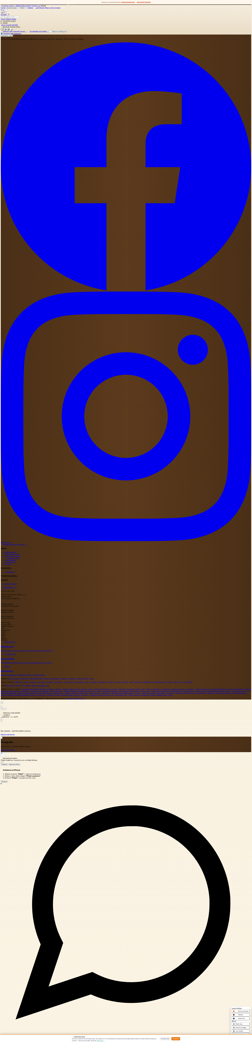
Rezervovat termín (8, 734)
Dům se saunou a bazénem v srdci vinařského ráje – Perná (151, 695)
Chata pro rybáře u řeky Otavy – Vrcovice (157, 693)
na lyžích (138, 682)
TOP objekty (188, 682)
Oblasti (4, 23)
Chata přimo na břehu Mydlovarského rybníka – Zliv (214, 691)
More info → (101, 1041)
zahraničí (124, 682)
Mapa (47, 8)
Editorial (240, 1015)
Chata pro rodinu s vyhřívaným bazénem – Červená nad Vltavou (219, 689)
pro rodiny (41, 682)
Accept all (176, 1038)
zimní (131, 682)
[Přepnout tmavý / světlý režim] (6, 10)
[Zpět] (1, 738)
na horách (93, 682)
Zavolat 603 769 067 (144, 2)
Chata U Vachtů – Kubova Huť (76, 693)
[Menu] (8, 15)
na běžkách (147, 682)
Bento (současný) (243, 1011)
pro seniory (58, 682)
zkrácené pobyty (159, 682)
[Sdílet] (5, 709)
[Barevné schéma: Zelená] (8, 29)
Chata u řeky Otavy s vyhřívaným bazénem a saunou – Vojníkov (170, 689)
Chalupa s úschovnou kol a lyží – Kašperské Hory (108, 695)
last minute (178, 682)
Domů (3, 8)
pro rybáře (78, 682)
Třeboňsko (55, 679)
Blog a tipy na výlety (12, 556)
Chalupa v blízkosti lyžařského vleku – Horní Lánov (26, 695)
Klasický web (78, 699)
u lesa (85, 682)
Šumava (16, 679)
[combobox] (10, 17)
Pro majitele (26, 686)
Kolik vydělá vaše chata (40, 686)
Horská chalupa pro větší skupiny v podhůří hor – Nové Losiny (126, 691)
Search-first (241, 1018)
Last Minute (39, 8)
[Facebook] (126, 291)
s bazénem (18, 682)
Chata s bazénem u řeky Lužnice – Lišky (77, 689)
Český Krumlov (82, 679)
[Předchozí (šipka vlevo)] (1, 719)
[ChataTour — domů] (21, 6)
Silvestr (169, 682)
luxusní (110, 682)
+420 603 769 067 (10, 584)
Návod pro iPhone (14, 764)
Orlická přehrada (35, 679)
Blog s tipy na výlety (12, 686)
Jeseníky (64, 679)
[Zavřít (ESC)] (1, 707)
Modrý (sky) (239, 1024)
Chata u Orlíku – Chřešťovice (99, 693)
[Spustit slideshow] (3, 709)
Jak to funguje (55, 8)
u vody (26, 682)
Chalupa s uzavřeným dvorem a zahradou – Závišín (194, 693)
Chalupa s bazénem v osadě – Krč (132, 689)
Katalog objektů (10, 552)
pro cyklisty (68, 682)
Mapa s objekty (10, 560)
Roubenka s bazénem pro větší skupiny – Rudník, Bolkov (172, 691)
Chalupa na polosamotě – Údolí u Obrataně (46, 691)
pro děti (49, 682)
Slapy (91, 679)
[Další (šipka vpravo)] (1, 721)
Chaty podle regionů (12, 554)
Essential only (165, 1038)
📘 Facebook (6, 34)
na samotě (102, 682)
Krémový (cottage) (241, 1027)
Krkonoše (24, 679)
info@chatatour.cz (9, 588)
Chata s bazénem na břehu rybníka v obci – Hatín (82, 691)
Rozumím (4, 781)
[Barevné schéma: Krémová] (2, 29)
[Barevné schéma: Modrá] (5, 29)
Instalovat (4, 764)
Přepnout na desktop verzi (59, 31)
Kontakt (3, 15)
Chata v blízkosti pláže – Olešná (106, 689)
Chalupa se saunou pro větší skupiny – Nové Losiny (43, 693)
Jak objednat (9, 572)
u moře (117, 682)
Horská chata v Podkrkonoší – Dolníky (126, 693)
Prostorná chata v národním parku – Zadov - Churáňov (67, 695)
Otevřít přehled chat (128, 2)
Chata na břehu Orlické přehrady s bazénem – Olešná (41, 689)
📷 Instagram (16, 34)
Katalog (30, 8)
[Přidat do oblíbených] (1, 709)
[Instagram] (126, 541)
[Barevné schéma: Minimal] (11, 29)
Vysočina (46, 679)
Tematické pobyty (9, 21)
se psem (33, 682)
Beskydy (72, 679)
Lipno (10, 679)
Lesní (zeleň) (239, 1031)
